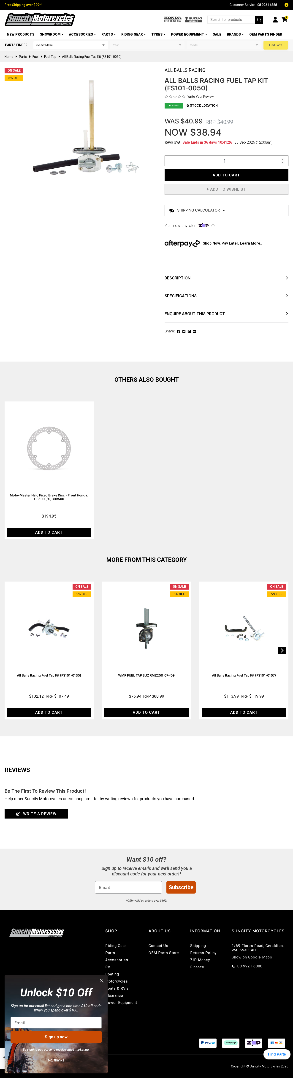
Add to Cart (226, 175)
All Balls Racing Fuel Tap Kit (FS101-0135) (49, 675)
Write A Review (40, 813)
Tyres (157, 34)
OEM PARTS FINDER (265, 34)
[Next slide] (282, 650)
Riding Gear (132, 34)
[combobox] (235, 20)
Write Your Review (200, 96)
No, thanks (56, 1060)
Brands (234, 34)
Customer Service (253, 5)
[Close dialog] (102, 981)
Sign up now (56, 1036)
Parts (107, 34)
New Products (20, 34)
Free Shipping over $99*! (23, 5)
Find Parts (275, 45)
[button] (227, 189)
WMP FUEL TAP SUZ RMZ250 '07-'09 (146, 675)
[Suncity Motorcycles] (40, 19)
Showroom (50, 34)
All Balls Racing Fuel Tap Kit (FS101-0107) (244, 675)
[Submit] (259, 20)
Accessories (81, 34)
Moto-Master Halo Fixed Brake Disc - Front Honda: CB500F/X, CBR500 (49, 497)
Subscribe (181, 887)
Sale (217, 34)
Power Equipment (187, 34)
